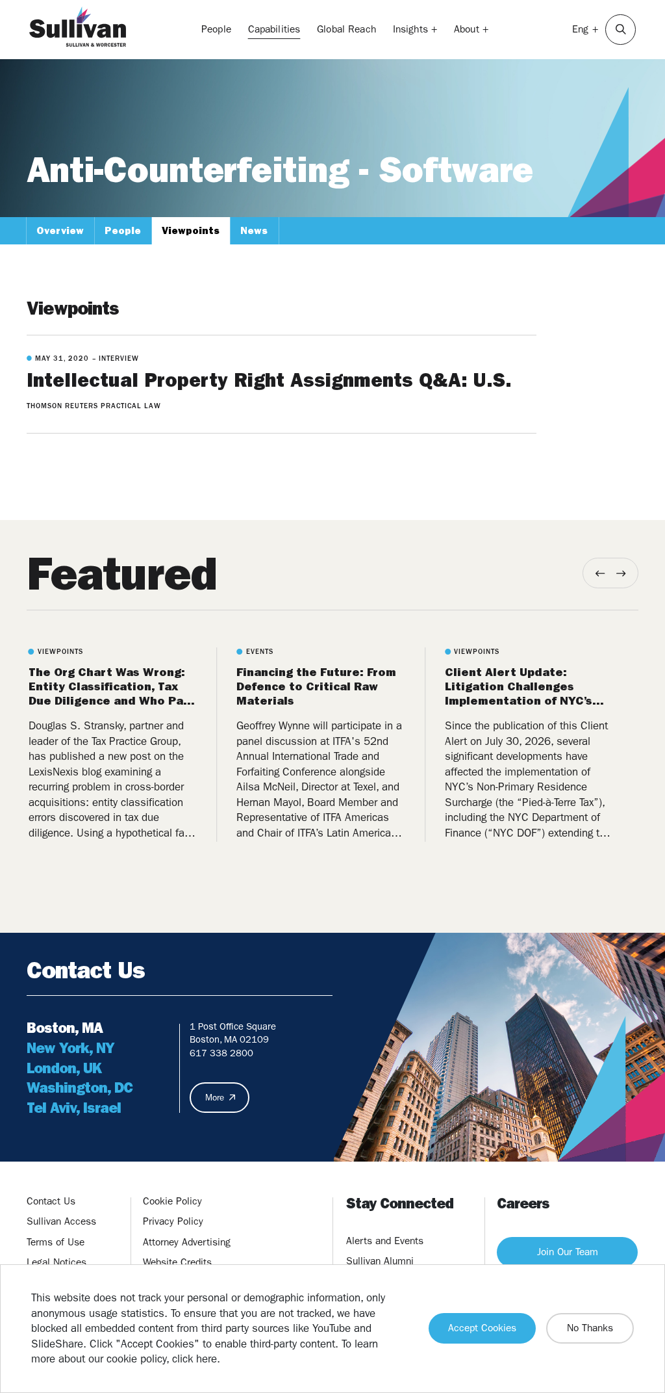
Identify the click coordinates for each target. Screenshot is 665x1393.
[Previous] (600, 573)
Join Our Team (567, 1252)
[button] (620, 29)
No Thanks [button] (590, 1328)
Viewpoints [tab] (191, 231)
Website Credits (177, 1262)
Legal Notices (56, 1262)
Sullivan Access (61, 1221)
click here (194, 1358)
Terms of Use (55, 1242)
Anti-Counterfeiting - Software (280, 170)
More (214, 1097)
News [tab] (254, 231)
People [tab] (123, 231)
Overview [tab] (60, 231)
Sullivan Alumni (380, 1261)
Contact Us (51, 1201)
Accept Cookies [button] (482, 1328)
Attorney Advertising (187, 1242)
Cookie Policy (172, 1201)
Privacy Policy (173, 1221)
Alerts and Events (384, 1241)
